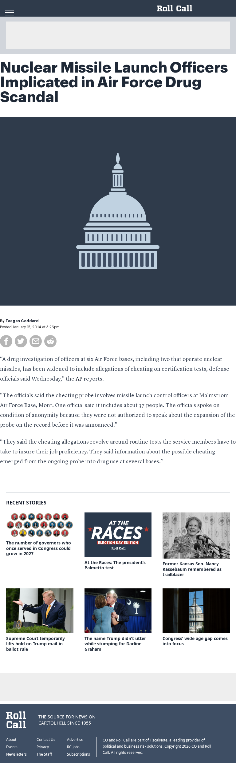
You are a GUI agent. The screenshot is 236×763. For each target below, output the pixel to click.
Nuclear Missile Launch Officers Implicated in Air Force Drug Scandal (114, 82)
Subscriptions (78, 754)
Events (12, 746)
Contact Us (46, 739)
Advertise (75, 739)
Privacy (43, 746)
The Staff (44, 754)
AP (79, 379)
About (11, 739)
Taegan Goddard (22, 321)
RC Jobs (73, 746)
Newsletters (16, 754)
